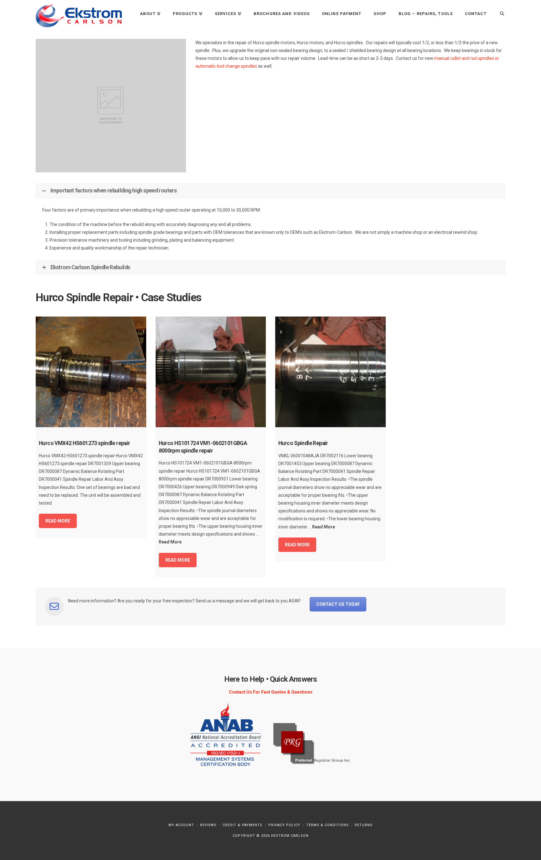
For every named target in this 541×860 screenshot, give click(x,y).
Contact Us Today (338, 604)
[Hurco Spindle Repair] (330, 372)
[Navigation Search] (498, 13)
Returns (364, 825)
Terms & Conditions (327, 825)
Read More (170, 541)
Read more (57, 520)
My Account (181, 825)
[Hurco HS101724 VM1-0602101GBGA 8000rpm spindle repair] (211, 372)
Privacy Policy (284, 825)
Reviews (208, 825)
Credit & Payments (242, 825)
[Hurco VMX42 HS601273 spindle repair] (91, 372)
